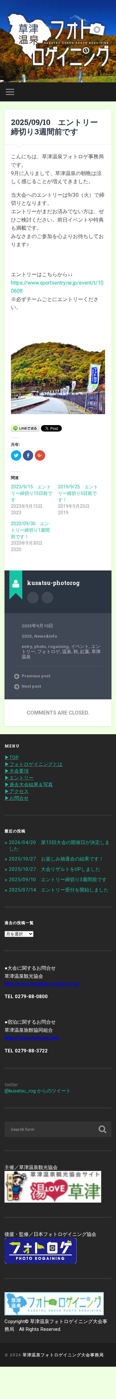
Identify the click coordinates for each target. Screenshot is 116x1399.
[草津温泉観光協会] (53, 1201)
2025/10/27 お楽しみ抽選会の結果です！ (56, 859)
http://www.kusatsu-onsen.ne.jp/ (42, 984)
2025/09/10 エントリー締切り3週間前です (54, 127)
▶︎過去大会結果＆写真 (29, 785)
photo (40, 646)
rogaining (58, 646)
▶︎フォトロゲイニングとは (34, 764)
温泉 (66, 651)
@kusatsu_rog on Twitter (47, 597)
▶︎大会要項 (17, 771)
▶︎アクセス (17, 791)
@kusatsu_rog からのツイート (38, 1091)
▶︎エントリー (19, 778)
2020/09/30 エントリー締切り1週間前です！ (30, 530)
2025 (27, 636)
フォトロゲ (48, 651)
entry (27, 646)
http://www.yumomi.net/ (32, 1038)
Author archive (33, 597)
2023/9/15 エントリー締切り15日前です (31, 493)
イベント (80, 646)
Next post (31, 686)
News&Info (45, 636)
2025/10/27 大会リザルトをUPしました (54, 869)
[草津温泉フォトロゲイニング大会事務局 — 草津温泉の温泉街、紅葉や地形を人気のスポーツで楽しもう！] (58, 41)
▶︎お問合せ (17, 798)
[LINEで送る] (25, 428)
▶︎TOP (12, 757)
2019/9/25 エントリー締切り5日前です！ (78, 493)
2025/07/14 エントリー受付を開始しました (59, 890)
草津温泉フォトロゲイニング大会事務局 (63, 1354)
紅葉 (84, 651)
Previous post (36, 675)
